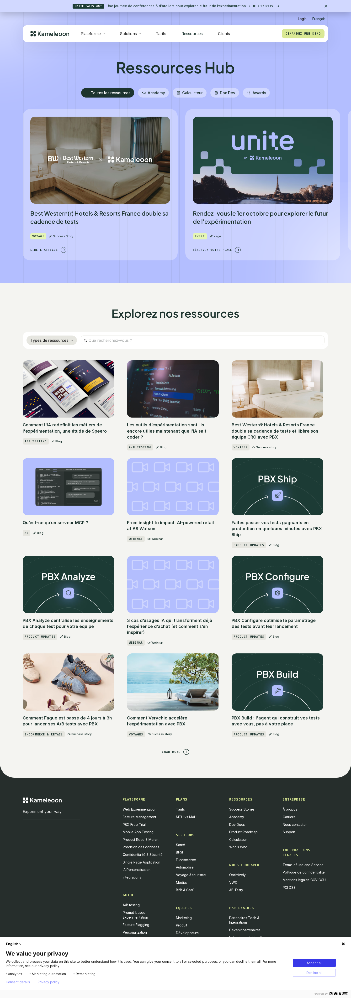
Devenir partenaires (245, 930)
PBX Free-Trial (134, 824)
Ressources (192, 33)
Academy (236, 817)
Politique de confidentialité (304, 872)
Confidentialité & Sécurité (143, 855)
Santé (180, 845)
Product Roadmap (243, 832)
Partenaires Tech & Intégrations (244, 920)
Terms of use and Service (303, 865)
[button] (318, 16)
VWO (233, 882)
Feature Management (139, 817)
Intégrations (132, 877)
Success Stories (242, 809)
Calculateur (238, 840)
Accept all (314, 963)
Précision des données (141, 847)
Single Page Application (141, 862)
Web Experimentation (139, 809)
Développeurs (187, 933)
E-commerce (186, 860)
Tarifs (161, 33)
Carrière (289, 817)
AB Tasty (236, 890)
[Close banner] (326, 6)
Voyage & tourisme (191, 875)
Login (302, 19)
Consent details (18, 982)
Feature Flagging (136, 925)
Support (289, 832)
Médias (181, 882)
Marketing (184, 918)
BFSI (179, 852)
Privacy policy (48, 982)
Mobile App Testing (138, 832)
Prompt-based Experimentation (135, 914)
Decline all (314, 973)
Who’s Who (238, 847)
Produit (181, 925)
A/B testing (131, 905)
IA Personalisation (136, 870)
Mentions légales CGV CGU (304, 880)
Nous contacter (295, 824)
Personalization (135, 932)
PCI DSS (289, 887)
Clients (224, 33)
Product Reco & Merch (141, 840)
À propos (290, 809)
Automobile (185, 867)
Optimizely (237, 875)
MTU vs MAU (186, 817)
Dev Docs (237, 824)
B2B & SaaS (185, 890)
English (12, 944)
